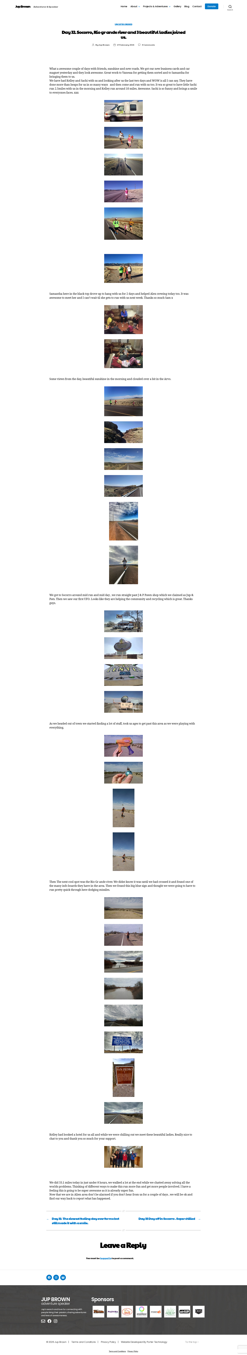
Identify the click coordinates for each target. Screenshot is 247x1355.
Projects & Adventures (155, 6)
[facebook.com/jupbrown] (49, 1277)
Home (124, 6)
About (133, 6)
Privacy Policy (108, 1342)
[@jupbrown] (56, 1277)
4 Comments (148, 44)
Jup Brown (22, 6)
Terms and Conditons (83, 1342)
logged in (105, 1258)
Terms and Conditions (117, 1351)
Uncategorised (123, 24)
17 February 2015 (125, 44)
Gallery (177, 6)
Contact (197, 6)
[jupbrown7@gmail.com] (63, 1277)
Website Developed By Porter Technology (144, 1342)
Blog (186, 6)
